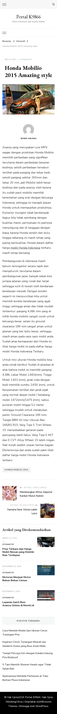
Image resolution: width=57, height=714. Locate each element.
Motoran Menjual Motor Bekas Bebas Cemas (16, 578)
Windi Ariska (29, 138)
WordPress (41, 706)
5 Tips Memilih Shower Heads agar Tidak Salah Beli (26, 666)
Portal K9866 (28, 17)
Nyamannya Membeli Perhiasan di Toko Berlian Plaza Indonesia (25, 678)
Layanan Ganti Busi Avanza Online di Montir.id (18, 603)
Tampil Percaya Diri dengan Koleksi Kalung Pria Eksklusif (27, 655)
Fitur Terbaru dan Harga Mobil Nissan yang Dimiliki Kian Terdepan (18, 552)
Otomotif (26, 59)
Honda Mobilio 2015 (16, 469)
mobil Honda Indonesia (25, 248)
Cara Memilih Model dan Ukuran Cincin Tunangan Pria (24, 633)
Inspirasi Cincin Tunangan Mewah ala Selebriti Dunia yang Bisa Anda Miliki (24, 644)
